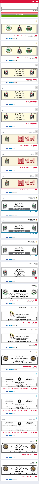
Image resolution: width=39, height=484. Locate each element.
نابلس (2, 132)
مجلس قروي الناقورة (31, 131)
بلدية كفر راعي (32, 20)
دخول (20, 12)
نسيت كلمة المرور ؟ (19, 14)
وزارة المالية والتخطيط (31, 65)
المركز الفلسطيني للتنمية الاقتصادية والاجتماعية (27, 307)
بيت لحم (2, 441)
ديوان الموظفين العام (31, 197)
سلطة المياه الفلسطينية (30, 374)
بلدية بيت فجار (32, 352)
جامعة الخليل (33, 285)
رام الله (2, 88)
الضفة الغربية (3, 375)
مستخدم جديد (19, 16)
